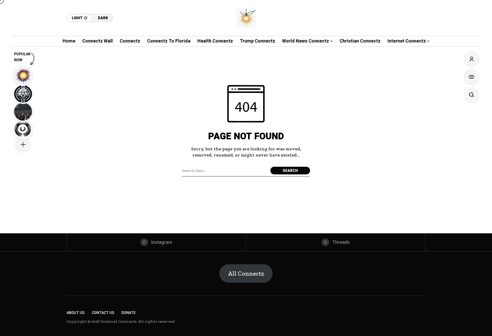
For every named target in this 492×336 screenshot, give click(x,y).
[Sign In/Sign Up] (471, 59)
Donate (128, 313)
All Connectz (246, 273)
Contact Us (103, 313)
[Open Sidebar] (471, 77)
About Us (76, 313)
